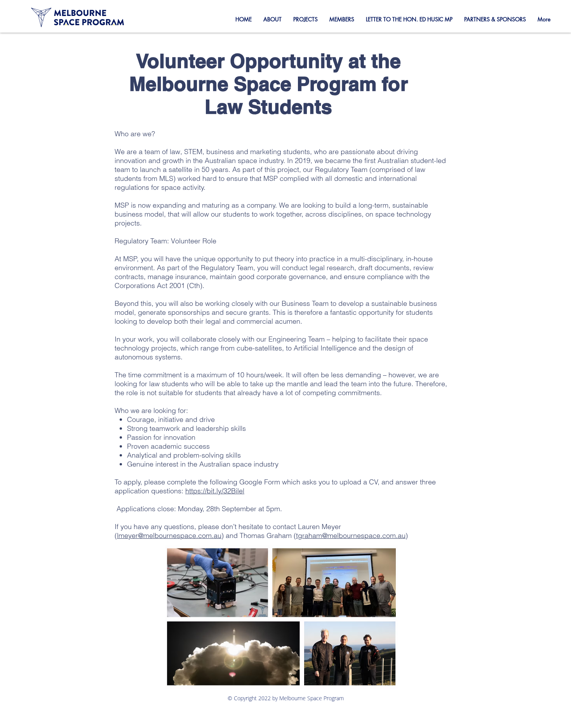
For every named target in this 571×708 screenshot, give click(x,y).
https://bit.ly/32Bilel (214, 490)
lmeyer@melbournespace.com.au (169, 535)
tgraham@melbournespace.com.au (351, 535)
